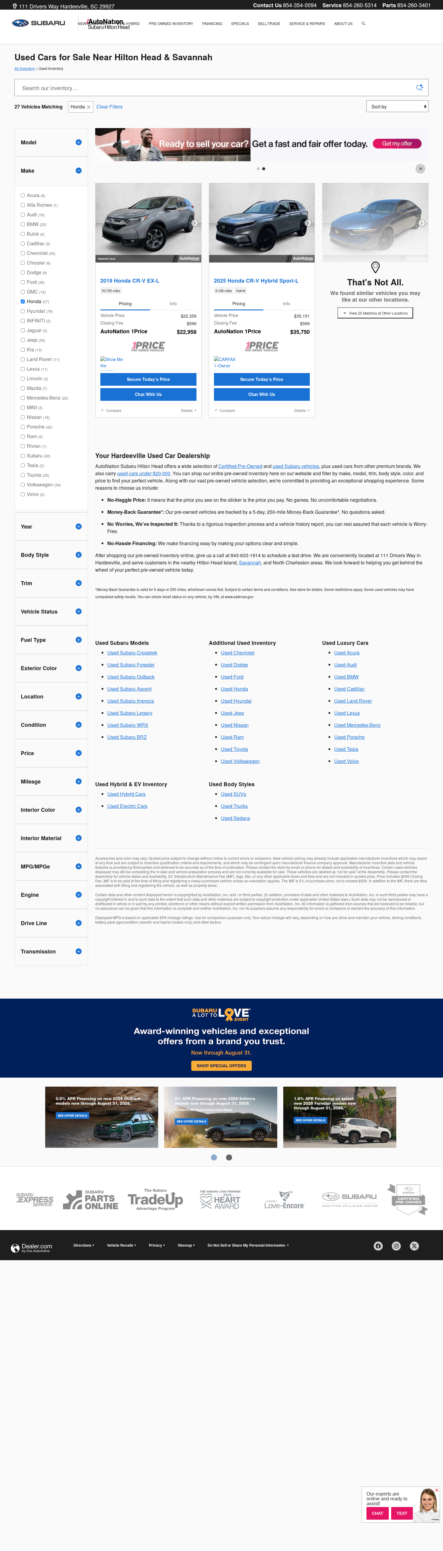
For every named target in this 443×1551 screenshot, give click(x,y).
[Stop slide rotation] (421, 168)
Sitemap (185, 1245)
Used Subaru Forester (131, 664)
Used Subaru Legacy (129, 712)
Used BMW (346, 676)
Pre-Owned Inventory (171, 23)
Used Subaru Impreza (130, 700)
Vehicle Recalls (120, 1245)
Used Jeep (232, 712)
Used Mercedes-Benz (357, 724)
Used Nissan (235, 724)
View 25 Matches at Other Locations (378, 313)
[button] (148, 290)
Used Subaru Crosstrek (132, 652)
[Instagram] (398, 1248)
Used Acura (347, 652)
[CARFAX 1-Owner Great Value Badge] (225, 363)
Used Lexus (347, 712)
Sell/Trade (269, 23)
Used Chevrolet (237, 652)
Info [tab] (173, 303)
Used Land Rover (353, 700)
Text (402, 1513)
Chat (377, 1513)
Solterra (220, 1118)
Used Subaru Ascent (129, 688)
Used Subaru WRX (127, 724)
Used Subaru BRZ (127, 736)
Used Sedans (235, 818)
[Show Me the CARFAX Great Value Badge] (111, 363)
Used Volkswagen (240, 761)
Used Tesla (346, 749)
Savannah (250, 562)
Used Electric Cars (127, 805)
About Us (343, 23)
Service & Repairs (307, 23)
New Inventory (93, 23)
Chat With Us (148, 394)
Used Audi (345, 664)
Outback (101, 1118)
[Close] (437, 1490)
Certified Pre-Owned (240, 466)
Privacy (155, 1245)
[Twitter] (416, 1248)
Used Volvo (346, 761)
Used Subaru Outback (131, 676)
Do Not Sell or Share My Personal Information (247, 1245)
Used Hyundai (236, 700)
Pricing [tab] (125, 303)
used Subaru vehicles (296, 466)
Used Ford (232, 676)
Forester (339, 1118)
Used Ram (232, 736)
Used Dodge (234, 664)
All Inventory (24, 68)
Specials (240, 23)
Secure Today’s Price (148, 379)
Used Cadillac (349, 688)
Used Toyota (234, 749)
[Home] (45, 23)
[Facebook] (380, 1248)
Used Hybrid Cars (126, 793)
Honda (78, 106)
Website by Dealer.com (31, 1248)
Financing (212, 23)
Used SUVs (233, 793)
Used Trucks (234, 805)
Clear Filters (109, 106)
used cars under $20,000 (143, 473)
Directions (82, 1245)
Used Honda (234, 688)
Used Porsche (349, 736)
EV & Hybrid (128, 23)
